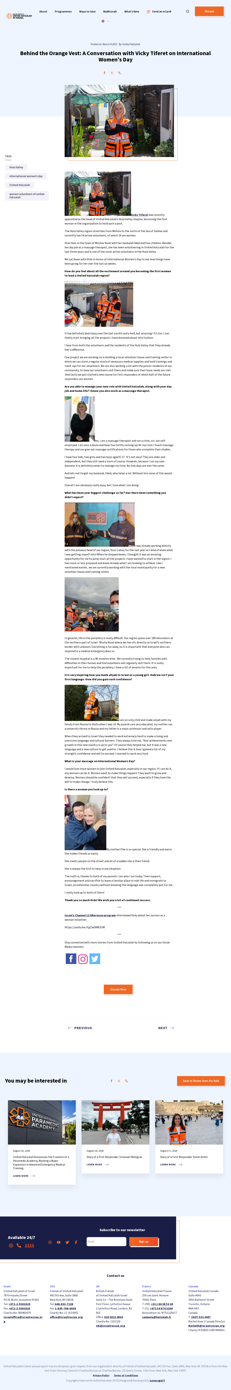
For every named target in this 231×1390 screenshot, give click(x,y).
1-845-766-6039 (65, 1308)
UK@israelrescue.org (110, 1326)
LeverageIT (157, 1381)
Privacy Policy (101, 1375)
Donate (209, 11)
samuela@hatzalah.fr (156, 1317)
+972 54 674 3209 (161, 1308)
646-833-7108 (63, 1304)
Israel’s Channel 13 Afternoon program (90, 915)
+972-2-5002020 (19, 1304)
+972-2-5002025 (19, 1308)
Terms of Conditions (126, 1375)
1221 (29, 1245)
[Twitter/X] (112, 73)
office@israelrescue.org (66, 1317)
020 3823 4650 (113, 1317)
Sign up (143, 1241)
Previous (83, 1027)
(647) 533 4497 (201, 1317)
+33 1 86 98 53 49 (162, 1304)
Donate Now (118, 989)
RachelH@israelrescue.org (206, 1326)
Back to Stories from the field (201, 1081)
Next (162, 1027)
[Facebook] (104, 73)
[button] (43, 12)
